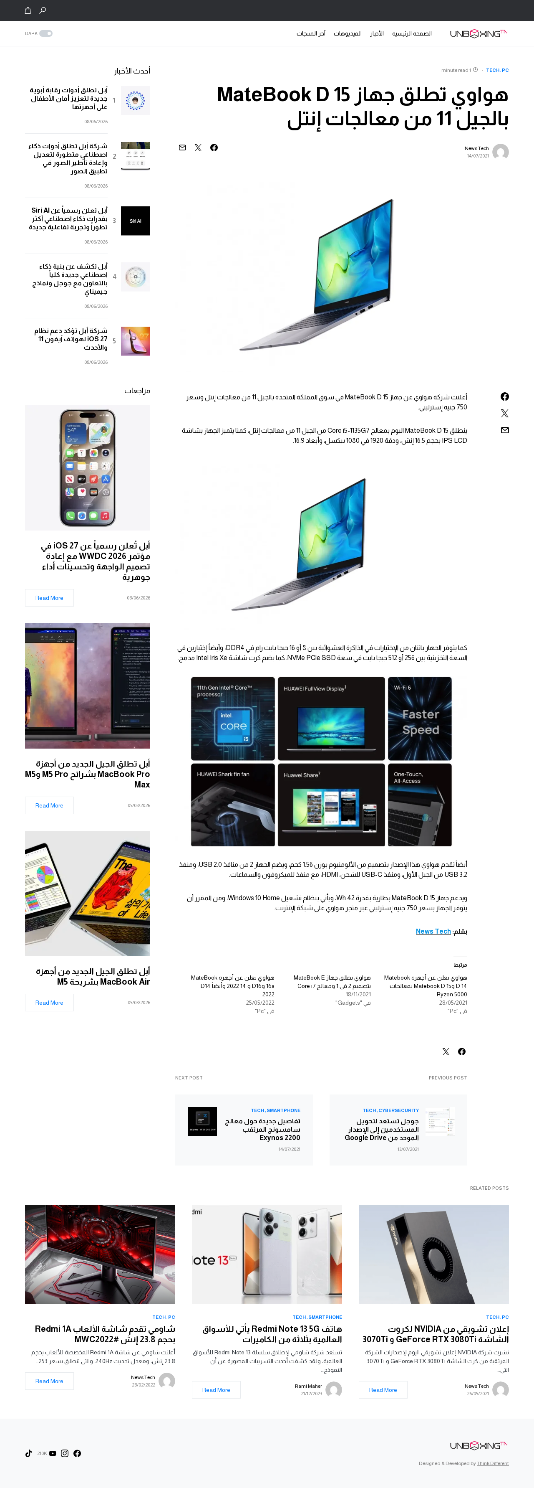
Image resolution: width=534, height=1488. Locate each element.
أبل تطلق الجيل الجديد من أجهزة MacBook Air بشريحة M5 (93, 976)
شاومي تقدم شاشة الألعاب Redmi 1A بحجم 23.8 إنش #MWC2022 (105, 1334)
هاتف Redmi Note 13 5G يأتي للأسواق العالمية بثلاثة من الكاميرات (272, 1334)
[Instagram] (64, 1453)
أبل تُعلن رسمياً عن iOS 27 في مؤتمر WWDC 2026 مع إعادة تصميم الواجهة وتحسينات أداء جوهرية (95, 561)
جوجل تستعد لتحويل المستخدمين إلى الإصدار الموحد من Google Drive (382, 1129)
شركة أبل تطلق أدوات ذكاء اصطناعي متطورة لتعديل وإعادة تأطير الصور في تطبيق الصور (68, 158)
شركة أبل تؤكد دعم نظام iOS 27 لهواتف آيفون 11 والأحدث (71, 339)
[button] (42, 10)
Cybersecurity (398, 1110)
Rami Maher (308, 1386)
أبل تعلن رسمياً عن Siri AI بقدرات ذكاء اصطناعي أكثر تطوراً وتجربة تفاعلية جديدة (68, 219)
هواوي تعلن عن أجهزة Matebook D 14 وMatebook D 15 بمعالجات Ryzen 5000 (425, 986)
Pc (505, 70)
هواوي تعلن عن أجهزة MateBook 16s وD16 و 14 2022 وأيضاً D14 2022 (233, 986)
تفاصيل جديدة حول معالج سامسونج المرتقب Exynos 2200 (262, 1129)
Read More (49, 597)
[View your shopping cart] (28, 10)
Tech (492, 70)
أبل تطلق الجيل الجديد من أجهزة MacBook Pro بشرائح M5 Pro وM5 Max (87, 774)
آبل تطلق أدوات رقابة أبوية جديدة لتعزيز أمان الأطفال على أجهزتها (69, 98)
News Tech (477, 148)
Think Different (493, 1463)
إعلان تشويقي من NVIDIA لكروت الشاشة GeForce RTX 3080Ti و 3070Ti (436, 1334)
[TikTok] (29, 1453)
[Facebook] (77, 1453)
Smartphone (283, 1110)
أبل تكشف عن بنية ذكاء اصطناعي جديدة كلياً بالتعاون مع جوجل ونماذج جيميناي (70, 279)
